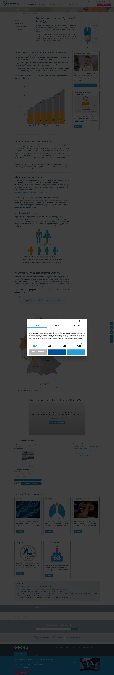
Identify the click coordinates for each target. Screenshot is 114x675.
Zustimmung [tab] (37, 325)
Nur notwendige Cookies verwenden (38, 352)
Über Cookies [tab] (77, 325)
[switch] (49, 346)
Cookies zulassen (76, 352)
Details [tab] (57, 325)
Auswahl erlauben (57, 352)
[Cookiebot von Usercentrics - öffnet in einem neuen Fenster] (79, 321)
